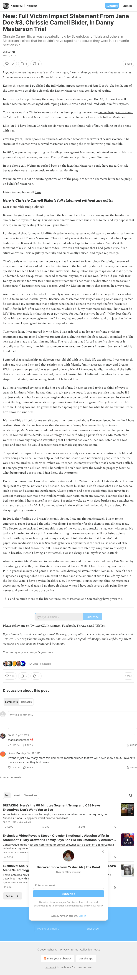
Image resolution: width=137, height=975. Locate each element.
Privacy (64, 949)
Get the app (86, 958)
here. (38, 192)
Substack (50, 967)
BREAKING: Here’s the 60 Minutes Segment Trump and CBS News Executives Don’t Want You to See (52, 807)
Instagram (53, 625)
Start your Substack (59, 958)
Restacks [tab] (26, 702)
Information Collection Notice (67, 905)
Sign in (127, 6)
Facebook (68, 625)
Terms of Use (86, 902)
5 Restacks (45, 663)
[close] (103, 851)
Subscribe (112, 5)
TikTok (100, 625)
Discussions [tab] (30, 795)
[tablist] (18, 702)
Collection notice (90, 949)
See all (10, 896)
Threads (82, 625)
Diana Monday (17, 753)
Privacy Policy (95, 905)
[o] (128, 840)
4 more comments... (11, 777)
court (11, 735)
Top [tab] (7, 795)
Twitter (35, 625)
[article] (68, 816)
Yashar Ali (9, 52)
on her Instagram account (115, 112)
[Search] (130, 795)
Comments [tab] (11, 702)
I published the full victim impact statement (59, 85)
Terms (74, 949)
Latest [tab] (16, 795)
